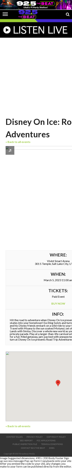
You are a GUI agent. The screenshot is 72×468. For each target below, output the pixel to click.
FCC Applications (46, 440)
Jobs (51, 448)
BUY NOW (58, 303)
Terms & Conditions (52, 444)
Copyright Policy (56, 437)
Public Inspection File (25, 444)
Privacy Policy (35, 437)
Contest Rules (14, 437)
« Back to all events (18, 141)
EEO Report (26, 440)
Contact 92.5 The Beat (33, 448)
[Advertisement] (36, 76)
